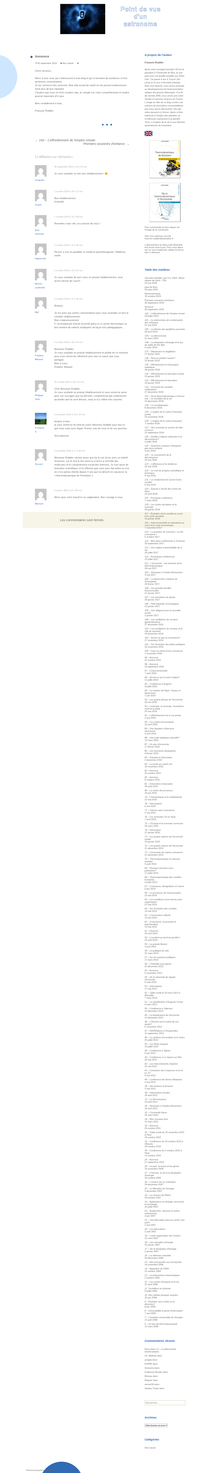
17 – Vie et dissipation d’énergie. (161, 1249)
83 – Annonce (151, 770)
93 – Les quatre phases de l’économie (164, 699)
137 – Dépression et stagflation (160, 351)
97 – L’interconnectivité (156, 670)
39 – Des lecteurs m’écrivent (159, 1086)
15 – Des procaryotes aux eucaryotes (163, 1262)
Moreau (148, 1376)
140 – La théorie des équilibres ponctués (165, 329)
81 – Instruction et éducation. (159, 784)
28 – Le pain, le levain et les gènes (162, 1166)
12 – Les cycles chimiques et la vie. (162, 1282)
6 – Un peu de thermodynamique (161, 1324)
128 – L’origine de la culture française (163, 421)
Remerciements (152, 293)
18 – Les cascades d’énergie (159, 1242)
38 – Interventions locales (157, 1092)
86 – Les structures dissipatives (160, 751)
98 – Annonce (151, 664)
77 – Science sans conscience (160, 810)
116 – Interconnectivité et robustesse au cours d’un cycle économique (164, 523)
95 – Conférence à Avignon (158, 684)
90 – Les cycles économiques (159, 722)
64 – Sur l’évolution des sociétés (161, 908)
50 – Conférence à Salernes (158, 1008)
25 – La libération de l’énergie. (160, 1188)
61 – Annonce (151, 931)
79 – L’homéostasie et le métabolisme (163, 797)
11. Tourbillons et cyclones (158, 1288)
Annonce (149, 307)
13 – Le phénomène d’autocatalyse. (162, 1275)
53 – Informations (153, 986)
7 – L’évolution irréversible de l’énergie (164, 1317)
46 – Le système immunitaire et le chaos (165, 1037)
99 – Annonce (151, 657)
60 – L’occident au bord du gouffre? (162, 937)
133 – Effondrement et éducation (161, 380)
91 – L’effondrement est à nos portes (163, 715)
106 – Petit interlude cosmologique (162, 603)
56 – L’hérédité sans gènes (158, 964)
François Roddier (154, 62)
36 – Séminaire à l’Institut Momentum (163, 1106)
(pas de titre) (151, 287)
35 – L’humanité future (156, 1112)
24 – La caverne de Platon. (158, 1195)
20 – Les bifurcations (155, 1229)
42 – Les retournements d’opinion (161, 1063)
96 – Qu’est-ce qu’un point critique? (162, 677)
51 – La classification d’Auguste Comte (164, 1002)
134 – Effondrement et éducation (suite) (164, 373)
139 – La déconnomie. (156, 335)
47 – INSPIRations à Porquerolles (161, 1030)
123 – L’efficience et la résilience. (161, 464)
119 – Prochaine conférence (158, 498)
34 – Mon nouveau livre (156, 1119)
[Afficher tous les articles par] (78, 63)
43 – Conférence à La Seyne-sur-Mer (163, 1057)
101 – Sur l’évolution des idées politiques (165, 644)
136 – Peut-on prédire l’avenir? (160, 358)
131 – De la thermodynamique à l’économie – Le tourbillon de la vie (165, 397)
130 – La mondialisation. (157, 405)
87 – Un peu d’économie (157, 744)
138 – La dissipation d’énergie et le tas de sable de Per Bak (164, 343)
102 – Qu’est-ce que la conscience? (162, 637)
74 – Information (153, 830)
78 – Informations (153, 803)
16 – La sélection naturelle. (158, 1255)
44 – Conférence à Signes (157, 1050)
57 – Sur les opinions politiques (160, 957)
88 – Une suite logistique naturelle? (162, 737)
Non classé (68, 63)
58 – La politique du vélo (157, 950)
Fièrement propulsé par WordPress (41, 1470)
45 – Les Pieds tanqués (156, 1044)
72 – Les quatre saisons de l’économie (164, 845)
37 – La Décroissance (155, 1099)
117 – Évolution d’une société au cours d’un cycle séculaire (164, 514)
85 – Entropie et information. (159, 757)
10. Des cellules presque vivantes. (161, 1295)
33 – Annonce (151, 1125)
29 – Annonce (151, 1159)
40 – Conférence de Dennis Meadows (163, 1079)
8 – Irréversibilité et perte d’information (164, 1310)
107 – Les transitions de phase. (160, 597)
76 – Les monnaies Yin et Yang (160, 817)
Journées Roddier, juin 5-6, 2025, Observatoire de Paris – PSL (165, 279)
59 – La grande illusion (156, 944)
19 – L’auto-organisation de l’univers (162, 1235)
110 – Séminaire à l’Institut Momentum (164, 572)
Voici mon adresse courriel (158, 236)
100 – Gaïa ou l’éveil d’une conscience (164, 651)
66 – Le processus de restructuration (163, 893)
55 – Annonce (151, 970)
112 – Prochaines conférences (160, 556)
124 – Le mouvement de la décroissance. (158, 456)
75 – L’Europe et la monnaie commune (164, 823)
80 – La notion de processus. (159, 790)
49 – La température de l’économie (162, 1015)
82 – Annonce (151, 777)
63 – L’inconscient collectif (157, 915)
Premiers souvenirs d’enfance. (106, 143)
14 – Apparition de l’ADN (157, 1268)
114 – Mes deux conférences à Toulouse (165, 541)
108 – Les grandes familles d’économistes (158, 589)
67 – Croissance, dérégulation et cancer (164, 886)
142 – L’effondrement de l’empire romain (65, 140)
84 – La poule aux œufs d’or (158, 764)
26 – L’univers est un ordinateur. (160, 1182)
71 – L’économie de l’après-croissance (164, 852)
